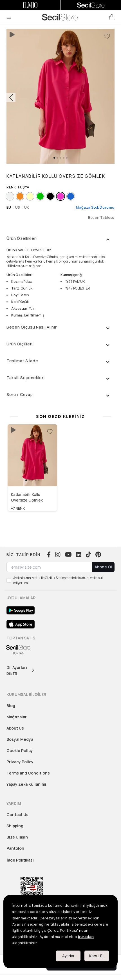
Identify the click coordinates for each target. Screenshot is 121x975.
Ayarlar (68, 955)
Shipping (14, 825)
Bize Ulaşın (17, 837)
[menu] (8, 17)
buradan (86, 936)
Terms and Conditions (28, 773)
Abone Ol (103, 566)
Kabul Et (96, 955)
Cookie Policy (19, 750)
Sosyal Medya (19, 739)
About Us (15, 728)
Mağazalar (16, 716)
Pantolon (15, 848)
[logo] (60, 17)
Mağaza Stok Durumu (95, 207)
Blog (10, 705)
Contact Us (17, 814)
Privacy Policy (19, 761)
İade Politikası (20, 860)
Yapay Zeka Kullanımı (26, 784)
